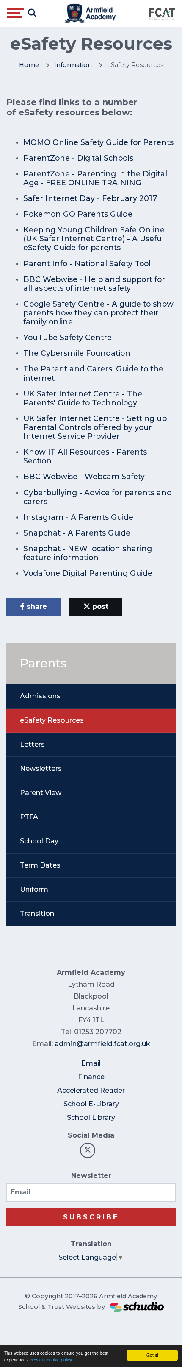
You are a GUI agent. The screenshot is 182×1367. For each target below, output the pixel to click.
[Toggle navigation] (16, 13)
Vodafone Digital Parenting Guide (87, 573)
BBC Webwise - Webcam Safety (84, 476)
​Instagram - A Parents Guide (78, 517)
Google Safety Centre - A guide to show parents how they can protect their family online (98, 312)
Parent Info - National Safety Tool (87, 263)
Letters (32, 744)
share (36, 607)
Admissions (40, 696)
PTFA (29, 817)
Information (73, 65)
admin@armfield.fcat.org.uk (102, 1044)
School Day (39, 841)
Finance (91, 1077)
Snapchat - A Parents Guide (76, 532)
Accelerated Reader (91, 1090)
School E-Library (91, 1104)
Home (29, 65)
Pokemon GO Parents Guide (77, 213)
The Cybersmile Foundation (76, 353)
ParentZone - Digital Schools (78, 157)
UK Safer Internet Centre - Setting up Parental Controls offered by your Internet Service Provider (95, 427)
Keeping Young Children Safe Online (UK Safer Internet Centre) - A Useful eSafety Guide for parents (94, 238)
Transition (37, 913)
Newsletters (41, 768)
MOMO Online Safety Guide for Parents (98, 142)
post (99, 607)
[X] (87, 1150)
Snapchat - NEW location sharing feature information (87, 553)
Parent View (40, 793)
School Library (91, 1117)
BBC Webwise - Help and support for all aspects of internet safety (94, 284)
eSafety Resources (52, 720)
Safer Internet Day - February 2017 (90, 198)
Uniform (34, 889)
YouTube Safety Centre (67, 337)
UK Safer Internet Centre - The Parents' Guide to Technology (82, 398)
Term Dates (40, 865)
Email (91, 1063)
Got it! (152, 1355)
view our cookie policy (51, 1359)
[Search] (32, 13)
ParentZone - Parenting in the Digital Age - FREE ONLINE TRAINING (95, 178)
